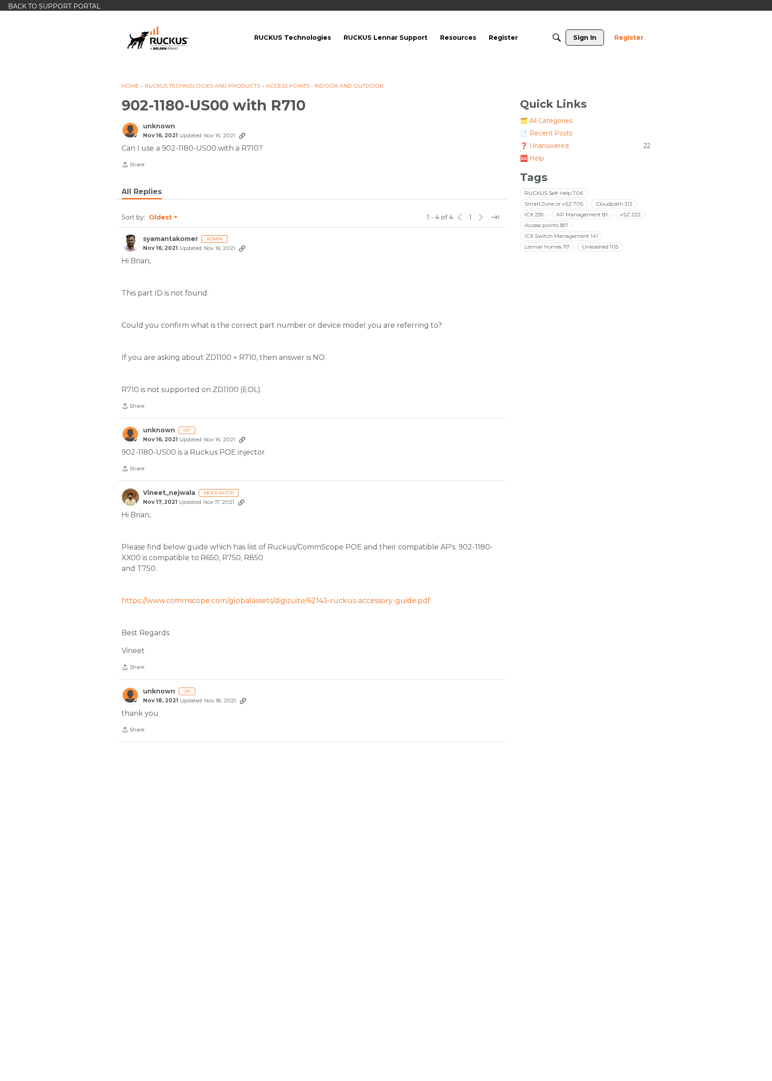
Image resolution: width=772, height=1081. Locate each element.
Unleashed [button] (600, 246)
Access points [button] (546, 225)
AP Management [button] (582, 214)
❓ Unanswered (585, 146)
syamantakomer (170, 239)
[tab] (141, 191)
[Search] (557, 38)
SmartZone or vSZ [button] (553, 203)
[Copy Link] (242, 135)
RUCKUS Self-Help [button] (553, 193)
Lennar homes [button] (547, 246)
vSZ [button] (630, 214)
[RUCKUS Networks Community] (158, 37)
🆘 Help (532, 158)
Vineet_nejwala (169, 493)
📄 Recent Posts (546, 133)
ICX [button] (534, 214)
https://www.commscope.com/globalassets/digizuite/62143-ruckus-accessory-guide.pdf (276, 600)
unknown (159, 126)
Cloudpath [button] (614, 203)
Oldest (161, 217)
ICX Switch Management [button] (561, 235)
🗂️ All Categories (546, 121)
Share (133, 165)
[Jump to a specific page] (495, 217)
